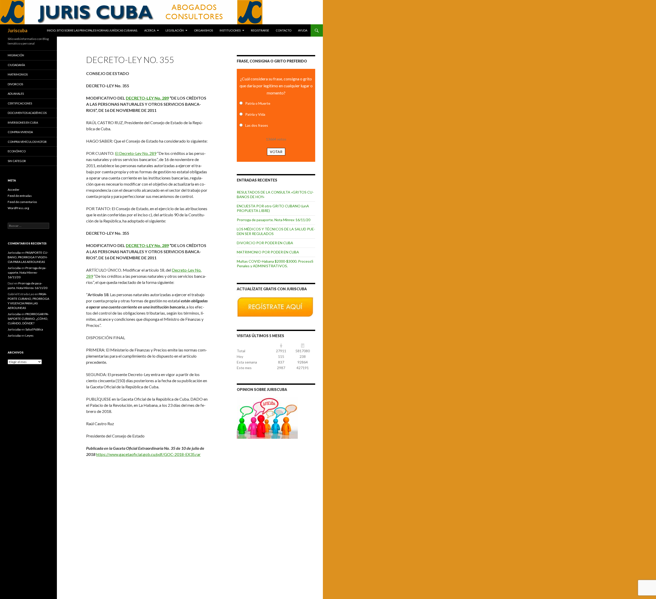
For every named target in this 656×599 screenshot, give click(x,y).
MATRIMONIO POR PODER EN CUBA (268, 252)
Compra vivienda (20, 132)
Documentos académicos (27, 112)
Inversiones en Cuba (23, 122)
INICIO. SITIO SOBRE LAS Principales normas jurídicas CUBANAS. (92, 30)
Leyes (29, 335)
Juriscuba (17, 30)
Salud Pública (34, 329)
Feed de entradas (20, 196)
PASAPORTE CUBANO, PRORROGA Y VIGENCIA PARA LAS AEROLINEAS (28, 257)
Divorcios (15, 84)
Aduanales (16, 93)
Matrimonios (18, 74)
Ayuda (302, 30)
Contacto (283, 30)
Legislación (175, 30)
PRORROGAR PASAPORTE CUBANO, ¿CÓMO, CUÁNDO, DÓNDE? (28, 318)
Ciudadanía (16, 65)
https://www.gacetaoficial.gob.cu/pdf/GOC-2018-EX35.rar (148, 454)
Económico (17, 151)
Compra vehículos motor (27, 141)
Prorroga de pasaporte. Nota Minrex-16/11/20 (273, 220)
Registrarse (260, 30)
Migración (16, 55)
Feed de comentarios (22, 202)
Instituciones (230, 30)
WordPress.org (18, 208)
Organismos (203, 30)
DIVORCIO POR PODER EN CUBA (265, 243)
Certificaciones (20, 103)
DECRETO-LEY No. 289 (147, 97)
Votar (276, 151)
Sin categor (17, 161)
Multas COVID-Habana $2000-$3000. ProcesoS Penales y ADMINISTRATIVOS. (275, 263)
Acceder (13, 189)
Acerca (149, 30)
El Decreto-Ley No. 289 (135, 153)
